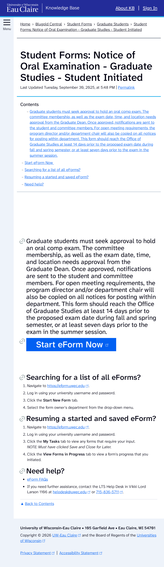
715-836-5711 (107, 491)
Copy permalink (22, 241)
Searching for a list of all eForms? (52, 169)
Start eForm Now (39, 162)
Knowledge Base (62, 8)
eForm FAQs (37, 479)
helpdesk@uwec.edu (70, 491)
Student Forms (79, 24)
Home (25, 24)
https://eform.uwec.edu (66, 385)
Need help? (34, 184)
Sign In (150, 8)
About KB (125, 8)
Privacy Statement (35, 552)
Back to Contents (39, 503)
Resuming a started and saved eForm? (56, 177)
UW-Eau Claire (64, 535)
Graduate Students (113, 24)
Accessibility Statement (78, 552)
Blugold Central (48, 24)
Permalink (126, 87)
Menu (7, 29)
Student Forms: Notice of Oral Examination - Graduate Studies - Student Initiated (83, 27)
